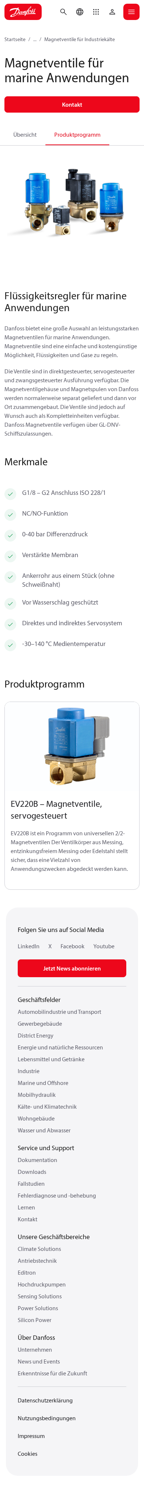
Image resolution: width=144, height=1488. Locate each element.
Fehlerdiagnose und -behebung (57, 1195)
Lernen (26, 1207)
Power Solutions (38, 1308)
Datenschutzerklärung (45, 1400)
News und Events (39, 1361)
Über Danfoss (36, 1337)
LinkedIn (29, 946)
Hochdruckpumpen (42, 1284)
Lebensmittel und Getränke (51, 1059)
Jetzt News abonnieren (72, 968)
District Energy (36, 1035)
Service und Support (46, 1148)
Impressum (31, 1435)
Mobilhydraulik (37, 1094)
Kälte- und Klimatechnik (47, 1106)
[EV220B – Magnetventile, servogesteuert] (72, 747)
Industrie (29, 1071)
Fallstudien (31, 1183)
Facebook (73, 946)
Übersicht (25, 134)
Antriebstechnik (37, 1260)
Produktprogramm (77, 134)
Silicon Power (34, 1320)
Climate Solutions (39, 1248)
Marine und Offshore (43, 1082)
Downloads (32, 1171)
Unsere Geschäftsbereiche (54, 1236)
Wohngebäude (36, 1118)
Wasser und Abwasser (44, 1130)
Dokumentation (37, 1160)
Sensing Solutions (40, 1296)
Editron (27, 1272)
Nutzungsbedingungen (47, 1418)
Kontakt (27, 1219)
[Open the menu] (131, 12)
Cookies (27, 1453)
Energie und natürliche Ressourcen (60, 1047)
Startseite (14, 39)
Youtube (103, 946)
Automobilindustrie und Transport (59, 1011)
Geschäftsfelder (39, 999)
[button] (96, 12)
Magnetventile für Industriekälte (79, 39)
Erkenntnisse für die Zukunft (52, 1373)
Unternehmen (35, 1349)
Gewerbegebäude (40, 1023)
